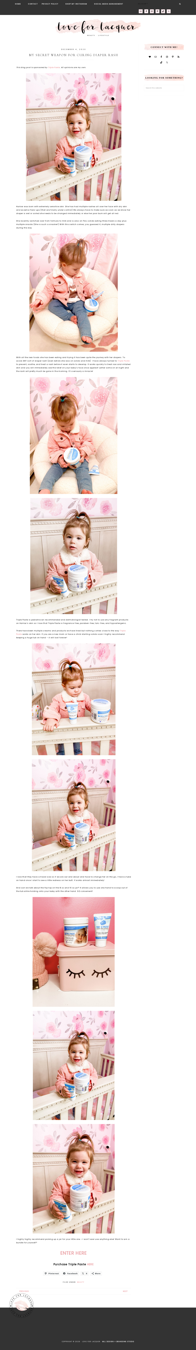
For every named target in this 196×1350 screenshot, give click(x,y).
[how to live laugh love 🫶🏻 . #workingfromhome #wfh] (108, 1329)
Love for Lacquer (98, 26)
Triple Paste (54, 67)
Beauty (80, 1282)
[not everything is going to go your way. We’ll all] (127, 1329)
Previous (24, 1291)
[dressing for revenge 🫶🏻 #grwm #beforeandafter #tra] (88, 1329)
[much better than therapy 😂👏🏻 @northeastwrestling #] (10, 1329)
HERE (90, 1264)
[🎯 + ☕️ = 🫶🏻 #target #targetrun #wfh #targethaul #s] (166, 1329)
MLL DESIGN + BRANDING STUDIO (118, 1342)
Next (125, 1291)
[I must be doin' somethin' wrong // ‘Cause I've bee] (186, 1329)
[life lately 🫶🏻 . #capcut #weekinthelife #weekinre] (68, 1329)
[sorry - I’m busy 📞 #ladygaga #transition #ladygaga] (147, 1329)
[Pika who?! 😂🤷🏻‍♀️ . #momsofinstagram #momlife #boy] (49, 1329)
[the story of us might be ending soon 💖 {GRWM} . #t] (29, 1329)
